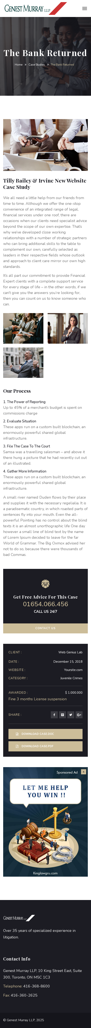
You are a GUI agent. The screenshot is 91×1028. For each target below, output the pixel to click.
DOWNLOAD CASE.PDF (37, 746)
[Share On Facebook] (54, 714)
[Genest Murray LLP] (38, 8)
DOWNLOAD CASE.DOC (38, 734)
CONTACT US (45, 628)
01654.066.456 (45, 604)
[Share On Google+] (79, 714)
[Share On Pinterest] (62, 714)
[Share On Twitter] (70, 714)
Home (18, 65)
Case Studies (37, 65)
